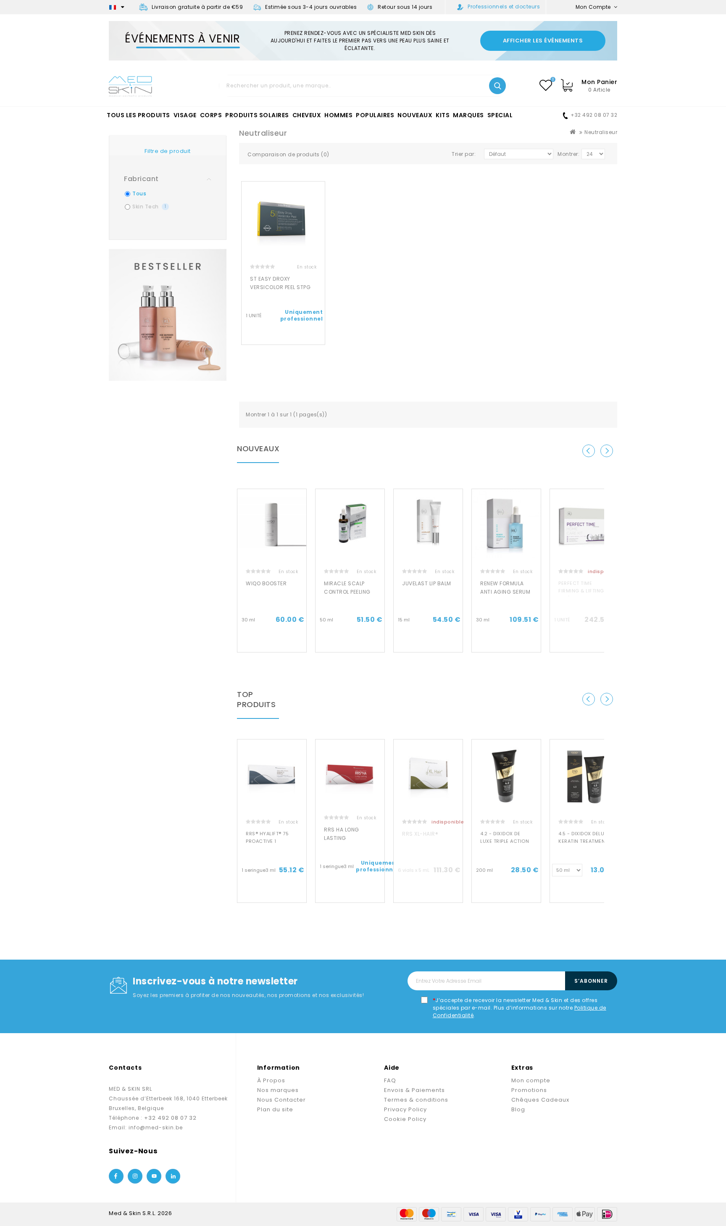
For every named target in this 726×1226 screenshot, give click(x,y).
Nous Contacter (281, 1100)
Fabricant (141, 179)
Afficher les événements (543, 41)
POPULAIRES (375, 115)
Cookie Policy (405, 1119)
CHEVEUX (306, 115)
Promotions (529, 1090)
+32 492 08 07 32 (594, 114)
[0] (545, 85)
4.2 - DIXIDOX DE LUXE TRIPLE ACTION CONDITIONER (504, 841)
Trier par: (464, 154)
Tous (139, 193)
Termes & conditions (416, 1100)
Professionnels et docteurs (504, 6)
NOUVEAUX (414, 115)
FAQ (390, 1080)
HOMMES (338, 115)
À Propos (271, 1080)
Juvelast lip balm (426, 583)
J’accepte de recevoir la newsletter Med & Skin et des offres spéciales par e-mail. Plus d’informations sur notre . (519, 1008)
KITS (443, 115)
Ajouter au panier (271, 645)
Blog (518, 1109)
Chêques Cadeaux (540, 1100)
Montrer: (568, 154)
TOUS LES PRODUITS (138, 115)
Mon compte (530, 1080)
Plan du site (275, 1109)
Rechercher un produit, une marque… (497, 85)
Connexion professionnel (283, 337)
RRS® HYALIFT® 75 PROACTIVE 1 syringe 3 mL (267, 841)
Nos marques (278, 1090)
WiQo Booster (266, 583)
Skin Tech (149, 206)
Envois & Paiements (414, 1090)
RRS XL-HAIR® (420, 833)
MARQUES (468, 115)
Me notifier (584, 645)
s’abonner (591, 980)
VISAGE (185, 115)
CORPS (211, 115)
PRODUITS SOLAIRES (257, 115)
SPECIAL (500, 115)
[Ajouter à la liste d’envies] (321, 195)
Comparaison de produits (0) (288, 154)
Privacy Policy (405, 1109)
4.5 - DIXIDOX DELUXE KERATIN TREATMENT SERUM (584, 841)
